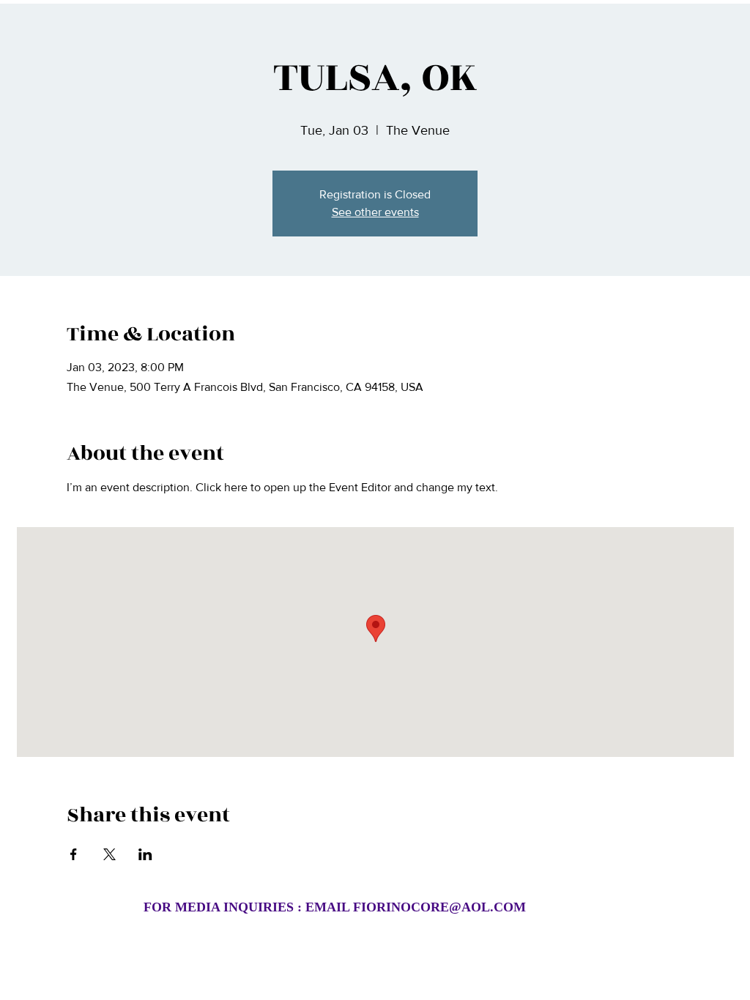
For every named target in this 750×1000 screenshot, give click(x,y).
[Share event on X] (109, 854)
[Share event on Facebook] (74, 854)
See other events (375, 212)
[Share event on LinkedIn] (145, 854)
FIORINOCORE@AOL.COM (439, 907)
